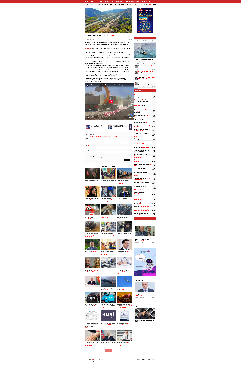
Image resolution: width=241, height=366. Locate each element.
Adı (87, 145)
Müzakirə (88, 138)
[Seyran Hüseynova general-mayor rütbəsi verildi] (124, 244)
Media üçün (119, 1)
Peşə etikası (127, 1)
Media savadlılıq (135, 1)
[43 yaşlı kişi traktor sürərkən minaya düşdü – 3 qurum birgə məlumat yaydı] (92, 226)
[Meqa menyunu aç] (101, 1)
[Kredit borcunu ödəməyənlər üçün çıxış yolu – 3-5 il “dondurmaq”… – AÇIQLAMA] (136, 83)
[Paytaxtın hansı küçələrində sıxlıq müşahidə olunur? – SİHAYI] (124, 209)
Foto (147, 4)
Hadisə (111, 4)
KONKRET (93, 359)
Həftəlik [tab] (145, 40)
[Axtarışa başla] (154, 1)
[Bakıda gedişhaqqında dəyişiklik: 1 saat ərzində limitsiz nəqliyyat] (108, 191)
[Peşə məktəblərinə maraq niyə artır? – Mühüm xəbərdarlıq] (108, 226)
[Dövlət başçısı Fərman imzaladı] (92, 281)
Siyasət (87, 4)
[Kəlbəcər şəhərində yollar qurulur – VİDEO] (108, 20)
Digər (134, 4)
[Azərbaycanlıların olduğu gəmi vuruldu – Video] (108, 281)
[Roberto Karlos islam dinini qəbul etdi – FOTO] (145, 313)
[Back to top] (237, 362)
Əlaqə (113, 1)
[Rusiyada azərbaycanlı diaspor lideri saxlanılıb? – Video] (124, 226)
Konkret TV (153, 4)
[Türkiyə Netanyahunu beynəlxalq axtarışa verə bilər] (124, 191)
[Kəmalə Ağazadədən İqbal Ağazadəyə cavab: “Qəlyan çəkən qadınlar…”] (136, 72)
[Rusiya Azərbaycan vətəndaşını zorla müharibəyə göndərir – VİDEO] (145, 287)
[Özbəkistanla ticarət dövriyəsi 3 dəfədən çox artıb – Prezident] (108, 335)
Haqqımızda (108, 1)
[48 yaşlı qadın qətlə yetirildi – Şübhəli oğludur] (108, 209)
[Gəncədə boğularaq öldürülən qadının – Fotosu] (92, 191)
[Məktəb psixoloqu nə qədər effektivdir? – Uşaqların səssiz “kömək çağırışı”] (108, 244)
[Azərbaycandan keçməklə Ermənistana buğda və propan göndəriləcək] (124, 173)
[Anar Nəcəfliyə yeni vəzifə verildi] (92, 244)
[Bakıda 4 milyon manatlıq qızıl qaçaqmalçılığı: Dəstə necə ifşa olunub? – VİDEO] (92, 262)
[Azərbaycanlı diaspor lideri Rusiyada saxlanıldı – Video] (92, 297)
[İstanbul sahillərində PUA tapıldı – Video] (124, 281)
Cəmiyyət (98, 4)
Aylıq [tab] (152, 40)
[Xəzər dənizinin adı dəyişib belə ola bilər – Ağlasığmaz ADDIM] (145, 50)
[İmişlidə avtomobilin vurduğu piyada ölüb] (92, 173)
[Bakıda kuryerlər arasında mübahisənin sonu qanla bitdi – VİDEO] (108, 297)
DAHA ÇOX (108, 350)
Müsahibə (123, 4)
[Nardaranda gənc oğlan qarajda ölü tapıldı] (108, 173)
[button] (153, 230)
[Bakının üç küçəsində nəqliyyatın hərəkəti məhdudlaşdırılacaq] (92, 209)
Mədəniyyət (117, 4)
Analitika (92, 4)
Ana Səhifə (138, 359)
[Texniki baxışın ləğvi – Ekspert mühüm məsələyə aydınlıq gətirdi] (136, 78)
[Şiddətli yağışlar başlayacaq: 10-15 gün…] (136, 66)
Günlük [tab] (137, 40)
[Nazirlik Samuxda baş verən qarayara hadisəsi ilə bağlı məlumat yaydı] (92, 335)
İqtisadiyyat (105, 4)
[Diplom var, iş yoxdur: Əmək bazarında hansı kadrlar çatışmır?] (124, 335)
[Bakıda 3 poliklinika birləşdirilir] (108, 262)
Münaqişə (129, 4)
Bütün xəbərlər (139, 218)
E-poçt (87, 150)
